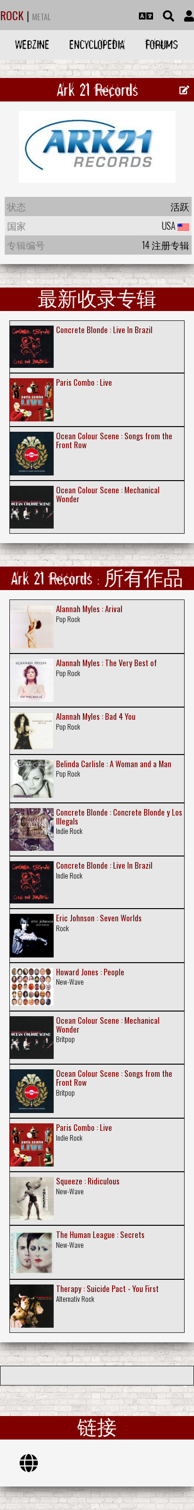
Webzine (32, 44)
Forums (162, 44)
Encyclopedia (97, 44)
